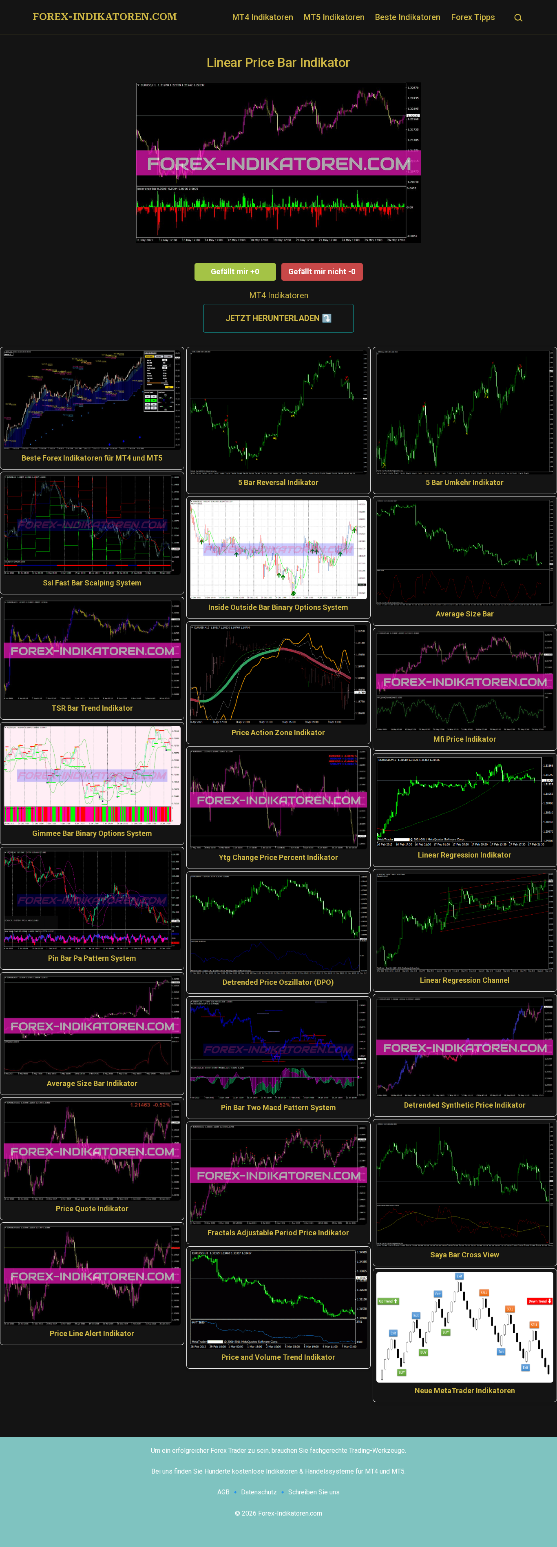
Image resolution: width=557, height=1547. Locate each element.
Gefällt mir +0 (235, 271)
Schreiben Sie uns (314, 1492)
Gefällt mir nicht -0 (322, 271)
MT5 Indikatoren (334, 17)
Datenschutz (259, 1492)
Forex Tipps (473, 17)
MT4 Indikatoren (262, 17)
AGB (223, 1492)
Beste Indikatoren (407, 17)
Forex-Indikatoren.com (105, 16)
